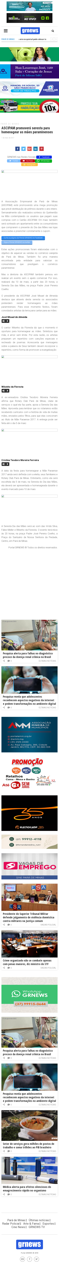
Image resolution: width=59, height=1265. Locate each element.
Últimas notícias (47, 661)
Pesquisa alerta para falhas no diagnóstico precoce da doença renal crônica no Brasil (28, 655)
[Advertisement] (29, 581)
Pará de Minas (10, 124)
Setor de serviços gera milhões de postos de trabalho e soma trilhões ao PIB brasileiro (28, 1145)
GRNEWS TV (37, 1227)
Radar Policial (48, 925)
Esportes (48, 1223)
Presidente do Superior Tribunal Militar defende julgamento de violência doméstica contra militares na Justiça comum (28, 917)
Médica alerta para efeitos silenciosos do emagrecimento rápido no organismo (27, 1188)
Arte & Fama (31, 1223)
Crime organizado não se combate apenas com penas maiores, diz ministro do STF (27, 962)
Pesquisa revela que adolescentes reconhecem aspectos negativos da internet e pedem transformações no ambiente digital (29, 700)
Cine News (18, 1227)
